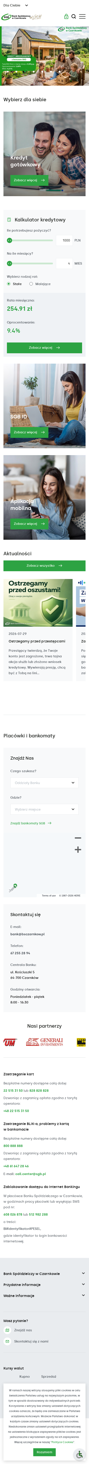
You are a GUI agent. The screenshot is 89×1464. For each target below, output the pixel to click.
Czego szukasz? (23, 771)
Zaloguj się (66, 16)
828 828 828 (39, 1091)
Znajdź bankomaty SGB (28, 823)
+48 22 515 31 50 (16, 1111)
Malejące (43, 284)
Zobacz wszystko (41, 566)
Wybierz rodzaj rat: (22, 277)
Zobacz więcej (26, 180)
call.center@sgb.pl (30, 1174)
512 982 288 (38, 1214)
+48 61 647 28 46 (16, 1166)
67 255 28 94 (20, 953)
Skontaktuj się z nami (31, 1341)
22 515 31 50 (13, 1091)
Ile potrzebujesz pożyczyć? (29, 230)
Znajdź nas (23, 1330)
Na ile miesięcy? (20, 254)
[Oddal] (78, 838)
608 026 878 (12, 1214)
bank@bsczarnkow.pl (27, 934)
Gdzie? (15, 798)
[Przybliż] (78, 850)
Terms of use (49, 895)
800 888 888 (13, 1146)
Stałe (17, 284)
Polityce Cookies (62, 1442)
